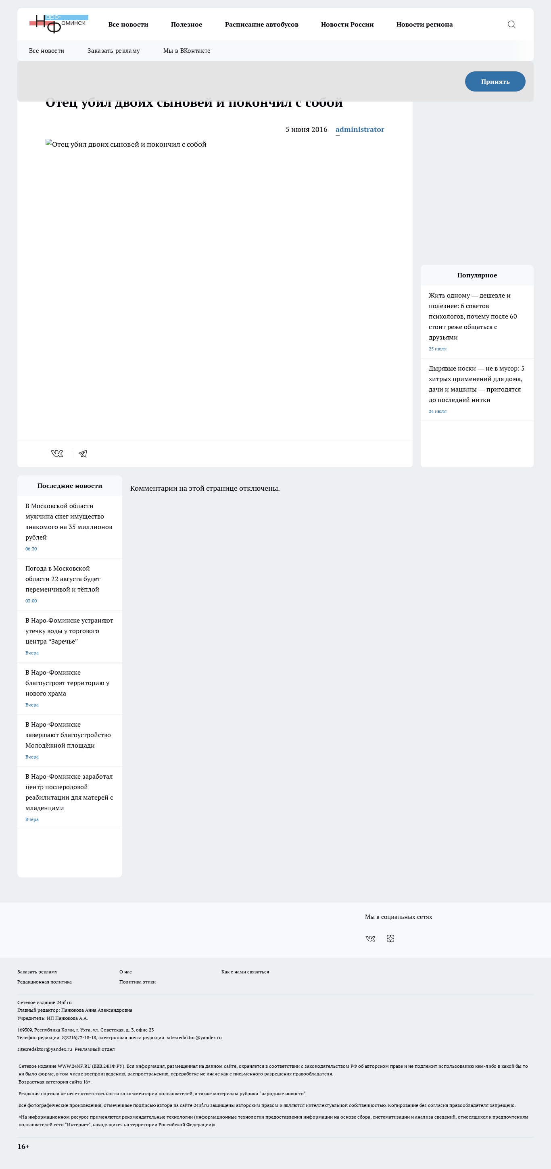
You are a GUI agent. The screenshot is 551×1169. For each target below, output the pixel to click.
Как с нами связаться (245, 972)
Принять (495, 81)
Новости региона (425, 24)
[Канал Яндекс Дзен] (390, 939)
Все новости (128, 24)
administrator (360, 129)
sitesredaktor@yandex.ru (194, 1037)
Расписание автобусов (261, 24)
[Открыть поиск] (511, 24)
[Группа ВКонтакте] (370, 939)
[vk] (58, 453)
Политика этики (137, 982)
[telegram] (85, 453)
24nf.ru (64, 1002)
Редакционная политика (44, 982)
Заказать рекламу (114, 50)
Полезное (186, 24)
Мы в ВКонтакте (187, 50)
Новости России (347, 24)
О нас (125, 972)
